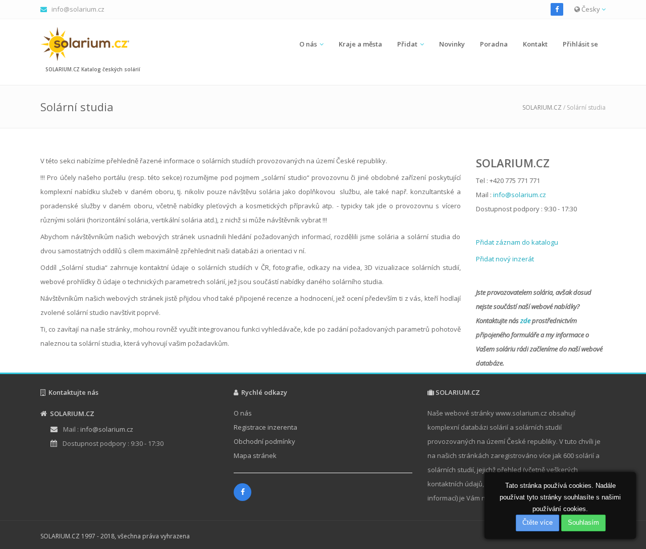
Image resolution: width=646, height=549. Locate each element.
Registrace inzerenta (265, 427)
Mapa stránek (255, 455)
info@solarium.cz (77, 9)
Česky (591, 9)
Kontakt (535, 44)
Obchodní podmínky (264, 441)
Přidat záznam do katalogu (517, 242)
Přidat (407, 44)
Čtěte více (537, 522)
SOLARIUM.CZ (542, 107)
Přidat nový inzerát (505, 258)
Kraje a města (360, 44)
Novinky (452, 44)
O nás (308, 44)
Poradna (494, 44)
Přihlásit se (580, 44)
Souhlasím (583, 522)
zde (525, 320)
